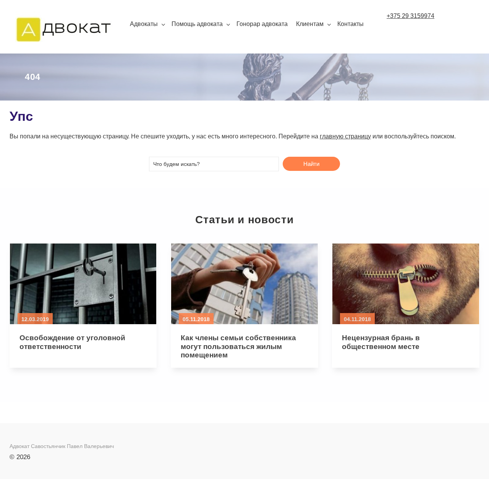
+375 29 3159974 (410, 16)
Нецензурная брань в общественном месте (381, 342)
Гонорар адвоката (262, 24)
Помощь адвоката (197, 24)
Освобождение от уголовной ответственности (72, 342)
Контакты (350, 24)
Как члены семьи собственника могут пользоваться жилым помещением (238, 346)
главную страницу (345, 136)
